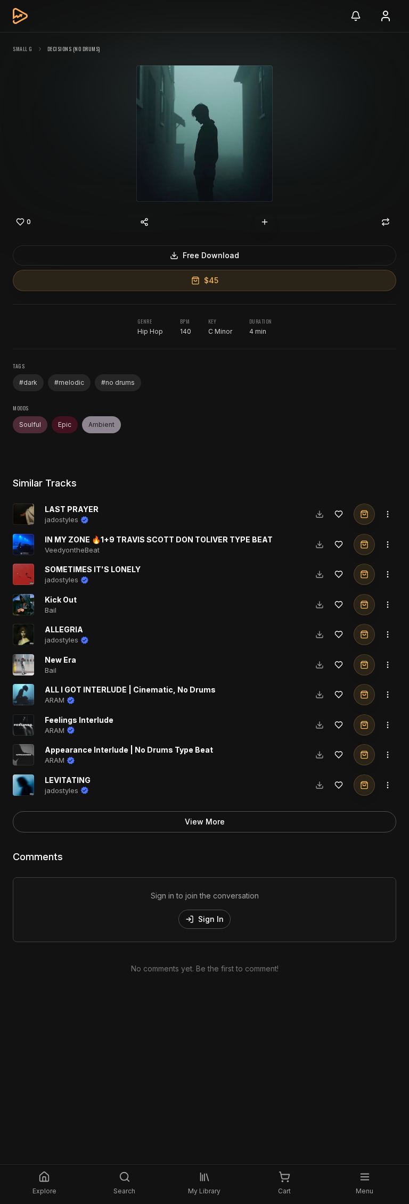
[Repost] (385, 222)
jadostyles (61, 519)
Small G (22, 49)
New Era (60, 659)
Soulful (30, 424)
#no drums (118, 382)
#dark (28, 382)
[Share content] (144, 222)
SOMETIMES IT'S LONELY (93, 569)
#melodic (69, 382)
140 (185, 331)
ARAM (54, 700)
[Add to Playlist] (264, 222)
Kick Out (61, 599)
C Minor (220, 331)
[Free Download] (319, 514)
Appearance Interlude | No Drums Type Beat (129, 749)
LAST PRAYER (72, 509)
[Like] (338, 514)
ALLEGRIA (64, 629)
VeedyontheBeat (72, 550)
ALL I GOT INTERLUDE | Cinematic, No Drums (130, 689)
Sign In (211, 918)
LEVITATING (68, 780)
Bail (50, 610)
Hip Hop (150, 331)
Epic (64, 424)
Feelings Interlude (79, 719)
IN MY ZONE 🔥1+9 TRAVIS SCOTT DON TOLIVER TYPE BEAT (159, 539)
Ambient (101, 424)
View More (205, 821)
